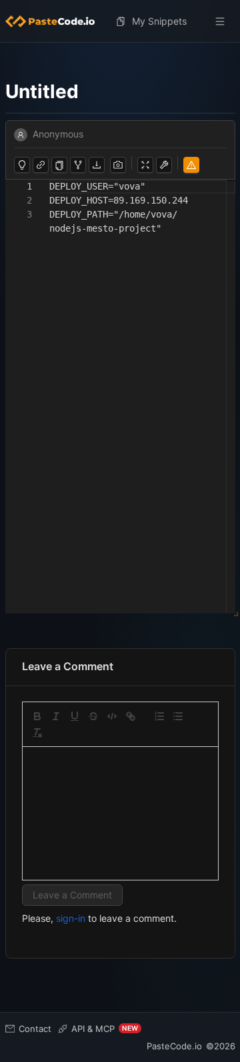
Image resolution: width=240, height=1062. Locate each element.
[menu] (120, 21)
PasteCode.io (174, 1046)
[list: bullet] (178, 716)
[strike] (93, 716)
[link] (130, 716)
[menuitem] (55, 21)
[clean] (37, 733)
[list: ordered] (159, 716)
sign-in (70, 918)
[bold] (37, 716)
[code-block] (112, 716)
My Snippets (159, 21)
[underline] (74, 716)
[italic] (56, 716)
